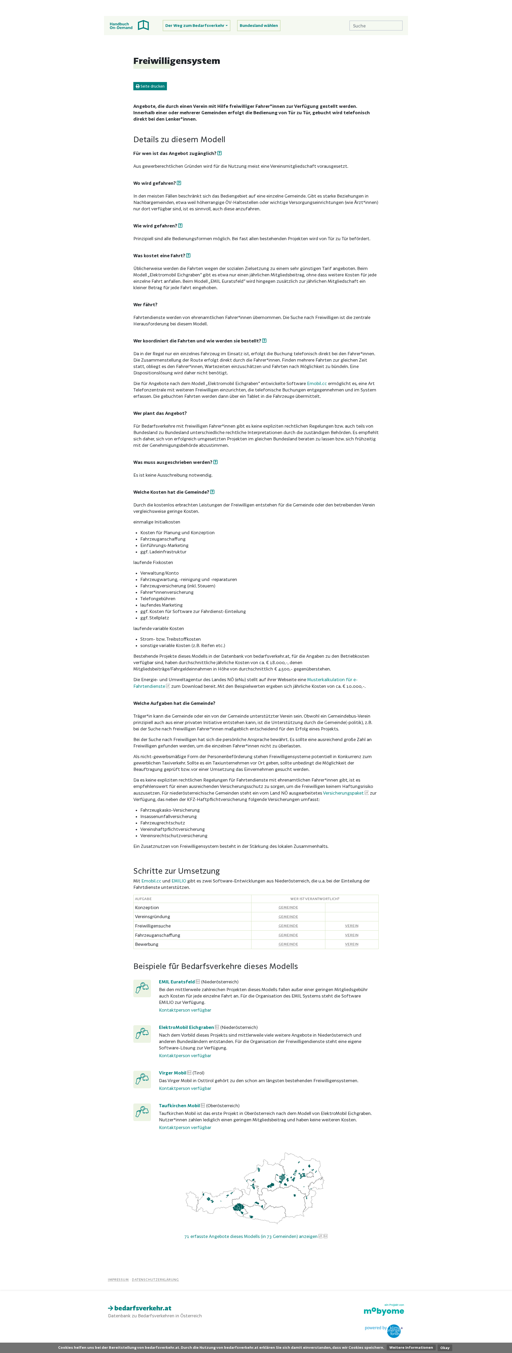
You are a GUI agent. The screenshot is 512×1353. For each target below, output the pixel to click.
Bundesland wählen (259, 25)
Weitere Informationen (411, 1347)
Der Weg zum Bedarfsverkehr (195, 25)
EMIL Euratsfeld (177, 981)
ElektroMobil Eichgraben (186, 1027)
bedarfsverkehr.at (142, 1308)
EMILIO (178, 880)
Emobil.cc (317, 383)
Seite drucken (152, 86)
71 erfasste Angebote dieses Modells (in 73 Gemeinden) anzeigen (251, 1236)
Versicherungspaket (343, 792)
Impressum (118, 1279)
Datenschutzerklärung (155, 1279)
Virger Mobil (172, 1072)
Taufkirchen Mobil (179, 1105)
